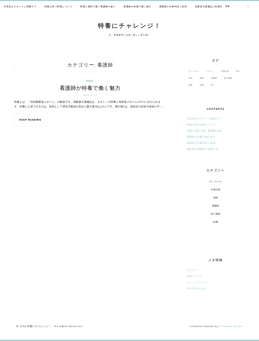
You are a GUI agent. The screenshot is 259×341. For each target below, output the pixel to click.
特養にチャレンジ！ (129, 25)
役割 (191, 78)
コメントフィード (197, 282)
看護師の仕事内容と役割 (173, 6)
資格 (191, 85)
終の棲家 (228, 78)
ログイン (192, 270)
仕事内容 (225, 71)
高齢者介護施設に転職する (210, 6)
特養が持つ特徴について (58, 6)
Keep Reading (30, 120)
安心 (238, 71)
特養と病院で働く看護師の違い (98, 6)
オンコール (193, 71)
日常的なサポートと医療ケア (20, 6)
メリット (210, 71)
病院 (202, 78)
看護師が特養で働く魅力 (137, 6)
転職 (202, 85)
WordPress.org (196, 288)
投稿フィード (194, 276)
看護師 (89, 81)
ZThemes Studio (231, 326)
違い (213, 85)
